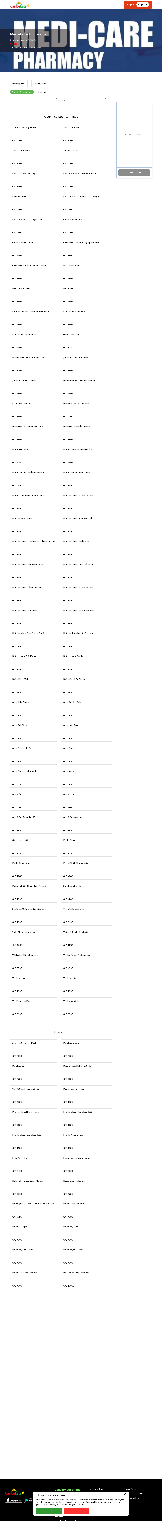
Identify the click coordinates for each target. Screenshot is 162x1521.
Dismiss (76, 1511)
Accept (49, 1511)
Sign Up (142, 4)
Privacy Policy (130, 1489)
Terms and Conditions (133, 1493)
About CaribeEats (131, 1498)
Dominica (58, 1517)
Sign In (131, 4)
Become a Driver (96, 1489)
